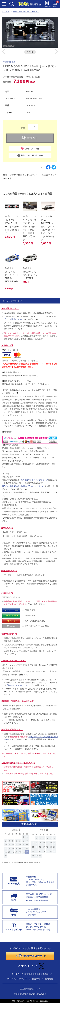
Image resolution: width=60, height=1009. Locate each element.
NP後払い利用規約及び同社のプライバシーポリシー (23, 486)
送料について (7, 527)
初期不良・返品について (12, 729)
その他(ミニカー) (10, 62)
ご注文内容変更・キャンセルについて (18, 762)
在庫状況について (9, 634)
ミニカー (5, 11)
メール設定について (10, 308)
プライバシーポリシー (17, 979)
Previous (3, 51)
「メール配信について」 (14, 319)
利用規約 (49, 979)
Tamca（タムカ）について (13, 660)
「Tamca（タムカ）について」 (19, 685)
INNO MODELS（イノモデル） (26, 11)
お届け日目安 (7, 593)
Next (56, 51)
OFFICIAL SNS (28, 966)
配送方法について (9, 570)
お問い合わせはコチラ (29, 955)
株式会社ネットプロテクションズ (34, 480)
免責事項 (36, 979)
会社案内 (16, 974)
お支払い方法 (7, 345)
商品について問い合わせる (32, 155)
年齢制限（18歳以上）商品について (17, 701)
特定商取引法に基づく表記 (36, 974)
